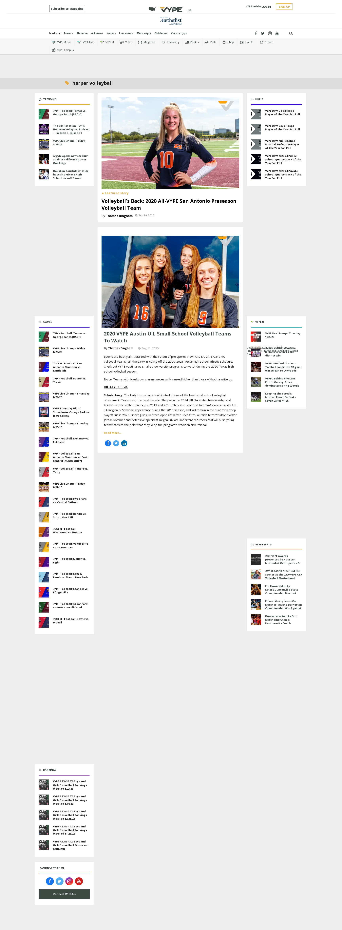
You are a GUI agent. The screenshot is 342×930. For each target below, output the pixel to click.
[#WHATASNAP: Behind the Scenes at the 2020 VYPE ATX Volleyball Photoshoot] (256, 574)
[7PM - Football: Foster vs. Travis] (44, 381)
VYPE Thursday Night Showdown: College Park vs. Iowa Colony (71, 412)
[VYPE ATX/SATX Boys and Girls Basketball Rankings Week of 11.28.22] (44, 829)
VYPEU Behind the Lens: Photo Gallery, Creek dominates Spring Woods (282, 382)
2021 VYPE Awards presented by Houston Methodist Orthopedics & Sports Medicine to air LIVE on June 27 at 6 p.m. (283, 563)
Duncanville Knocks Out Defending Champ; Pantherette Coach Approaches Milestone (281, 621)
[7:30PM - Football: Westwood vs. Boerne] (44, 531)
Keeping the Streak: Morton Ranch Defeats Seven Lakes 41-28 (280, 397)
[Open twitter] (262, 33)
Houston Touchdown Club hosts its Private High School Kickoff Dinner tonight (70, 176)
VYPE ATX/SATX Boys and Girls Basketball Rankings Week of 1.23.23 (70, 784)
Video (128, 42)
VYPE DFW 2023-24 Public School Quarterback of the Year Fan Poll (283, 159)
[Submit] (291, 33)
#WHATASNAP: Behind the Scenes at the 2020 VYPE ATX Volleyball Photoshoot (283, 574)
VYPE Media (64, 42)
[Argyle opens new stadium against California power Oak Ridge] (44, 158)
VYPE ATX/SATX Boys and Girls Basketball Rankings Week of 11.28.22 (70, 830)
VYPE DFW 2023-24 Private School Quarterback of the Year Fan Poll (283, 174)
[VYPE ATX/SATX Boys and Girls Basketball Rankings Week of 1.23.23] (44, 784)
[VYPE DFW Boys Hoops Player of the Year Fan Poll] (256, 129)
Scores (268, 42)
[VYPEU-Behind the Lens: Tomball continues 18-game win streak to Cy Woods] (256, 367)
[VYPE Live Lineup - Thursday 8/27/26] (44, 396)
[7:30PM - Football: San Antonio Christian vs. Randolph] (44, 366)
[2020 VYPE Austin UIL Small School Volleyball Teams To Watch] (170, 281)
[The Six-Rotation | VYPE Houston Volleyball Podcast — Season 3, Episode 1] (44, 128)
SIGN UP (284, 7)
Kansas (111, 33)
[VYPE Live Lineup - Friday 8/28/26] (44, 143)
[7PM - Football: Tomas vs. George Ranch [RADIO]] (44, 113)
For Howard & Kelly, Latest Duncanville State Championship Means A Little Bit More (281, 591)
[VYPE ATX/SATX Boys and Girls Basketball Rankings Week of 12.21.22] (44, 814)
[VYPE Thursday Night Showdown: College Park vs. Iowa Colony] (44, 411)
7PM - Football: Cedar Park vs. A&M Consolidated (70, 605)
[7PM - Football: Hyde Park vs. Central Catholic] (44, 501)
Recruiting (172, 42)
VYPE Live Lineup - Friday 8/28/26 (69, 142)
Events (249, 42)
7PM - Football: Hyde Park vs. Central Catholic (69, 500)
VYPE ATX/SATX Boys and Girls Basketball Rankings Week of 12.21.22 (70, 815)
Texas (68, 33)
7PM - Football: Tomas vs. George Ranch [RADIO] (69, 112)
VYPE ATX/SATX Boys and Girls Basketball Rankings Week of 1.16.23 (70, 800)
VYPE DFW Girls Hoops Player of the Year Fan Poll (282, 112)
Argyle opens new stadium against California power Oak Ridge (70, 159)
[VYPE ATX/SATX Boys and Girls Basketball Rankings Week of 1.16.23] (44, 799)
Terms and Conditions (276, 351)
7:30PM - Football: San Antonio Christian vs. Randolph (67, 367)
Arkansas (97, 33)
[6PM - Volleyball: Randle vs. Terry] (44, 471)
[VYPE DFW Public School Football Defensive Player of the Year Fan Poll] (256, 144)
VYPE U (109, 42)
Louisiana (125, 33)
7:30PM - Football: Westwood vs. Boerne (67, 530)
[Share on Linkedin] (124, 443)
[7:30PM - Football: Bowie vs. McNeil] (44, 621)
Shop (230, 42)
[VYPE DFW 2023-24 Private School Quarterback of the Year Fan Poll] (256, 174)
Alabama (82, 33)
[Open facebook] (255, 33)
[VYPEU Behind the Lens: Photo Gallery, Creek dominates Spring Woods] (256, 382)
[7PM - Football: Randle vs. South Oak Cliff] (44, 516)
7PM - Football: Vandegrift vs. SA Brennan (70, 545)
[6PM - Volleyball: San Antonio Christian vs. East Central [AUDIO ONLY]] (44, 456)
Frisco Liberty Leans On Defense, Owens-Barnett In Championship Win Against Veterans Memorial (283, 606)
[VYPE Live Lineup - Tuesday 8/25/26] (44, 426)
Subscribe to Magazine (67, 8)
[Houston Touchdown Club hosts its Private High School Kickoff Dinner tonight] (44, 174)
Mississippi (144, 33)
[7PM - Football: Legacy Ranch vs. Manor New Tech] (44, 576)
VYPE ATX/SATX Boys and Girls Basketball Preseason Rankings (70, 845)
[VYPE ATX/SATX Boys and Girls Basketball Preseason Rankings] (44, 844)
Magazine (149, 42)
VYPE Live (88, 42)
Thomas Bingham (119, 216)
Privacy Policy (254, 351)
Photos (194, 42)
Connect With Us (64, 894)
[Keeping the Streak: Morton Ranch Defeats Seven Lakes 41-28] (256, 397)
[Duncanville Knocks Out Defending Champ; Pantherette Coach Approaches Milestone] (256, 619)
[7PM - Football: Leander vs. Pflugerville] (44, 591)
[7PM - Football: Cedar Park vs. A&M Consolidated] (44, 606)
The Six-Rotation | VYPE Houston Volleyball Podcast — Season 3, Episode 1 (71, 129)
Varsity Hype (179, 33)
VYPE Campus (65, 50)
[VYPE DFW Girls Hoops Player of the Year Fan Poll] (256, 114)
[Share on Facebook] (108, 443)
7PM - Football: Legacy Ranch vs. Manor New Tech (70, 575)
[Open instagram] (270, 33)
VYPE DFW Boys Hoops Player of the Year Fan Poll (282, 127)
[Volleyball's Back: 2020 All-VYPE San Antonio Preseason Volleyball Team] (170, 142)
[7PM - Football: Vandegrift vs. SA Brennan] (44, 546)
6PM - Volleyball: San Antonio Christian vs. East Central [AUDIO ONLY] (70, 457)
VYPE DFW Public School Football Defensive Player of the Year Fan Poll (282, 144)
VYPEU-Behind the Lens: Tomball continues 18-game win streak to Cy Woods (283, 367)
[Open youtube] (277, 33)
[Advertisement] (171, 60)
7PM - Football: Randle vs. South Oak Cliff (69, 515)
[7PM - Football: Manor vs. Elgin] (44, 561)
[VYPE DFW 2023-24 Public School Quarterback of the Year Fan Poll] (256, 159)
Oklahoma (160, 33)
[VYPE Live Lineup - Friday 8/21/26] (44, 486)
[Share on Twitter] (116, 443)
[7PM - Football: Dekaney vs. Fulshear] (44, 441)
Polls (213, 42)
